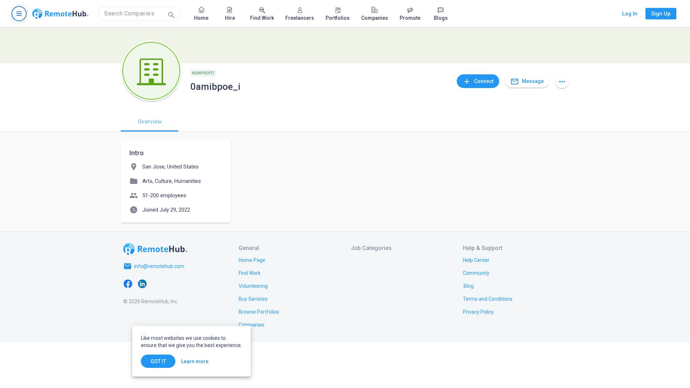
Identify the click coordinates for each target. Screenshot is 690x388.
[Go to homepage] (60, 13)
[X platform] (157, 283)
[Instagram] (171, 283)
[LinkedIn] (142, 283)
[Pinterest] (185, 283)
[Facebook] (128, 283)
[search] (139, 13)
